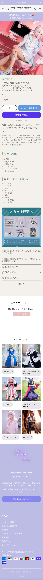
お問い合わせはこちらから (21, 499)
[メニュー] (2, 9)
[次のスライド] (40, 2)
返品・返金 (10, 272)
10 (27, 72)
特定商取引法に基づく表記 (12, 533)
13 (34, 72)
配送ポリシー (7, 541)
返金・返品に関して (9, 526)
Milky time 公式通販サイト (24, 572)
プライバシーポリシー (10, 545)
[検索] (8, 8)
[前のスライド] (2, 2)
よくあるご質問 (8, 522)
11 (29, 72)
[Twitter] (23, 284)
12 (31, 72)
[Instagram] (19, 284)
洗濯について (11, 277)
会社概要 (5, 530)
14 (36, 72)
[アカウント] (35, 8)
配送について (11, 267)
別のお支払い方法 (21, 120)
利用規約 (5, 537)
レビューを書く (21, 314)
